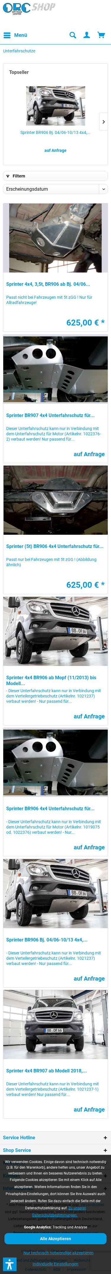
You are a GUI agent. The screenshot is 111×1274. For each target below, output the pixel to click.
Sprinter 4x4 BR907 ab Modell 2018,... (46, 1071)
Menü (20, 35)
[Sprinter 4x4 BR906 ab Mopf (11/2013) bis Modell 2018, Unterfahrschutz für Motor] (55, 631)
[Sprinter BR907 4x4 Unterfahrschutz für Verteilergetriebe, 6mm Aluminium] (55, 369)
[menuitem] (15, 35)
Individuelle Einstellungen (55, 1264)
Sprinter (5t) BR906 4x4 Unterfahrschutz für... (55, 546)
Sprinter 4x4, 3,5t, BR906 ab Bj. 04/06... (48, 284)
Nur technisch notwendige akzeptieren (58, 1252)
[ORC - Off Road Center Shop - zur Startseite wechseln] (29, 14)
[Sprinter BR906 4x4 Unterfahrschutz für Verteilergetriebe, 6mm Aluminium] (55, 762)
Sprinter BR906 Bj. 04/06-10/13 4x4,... (55, 132)
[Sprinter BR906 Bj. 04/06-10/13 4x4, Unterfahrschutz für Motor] (55, 106)
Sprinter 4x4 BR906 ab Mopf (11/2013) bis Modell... (51, 680)
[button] (10, 1264)
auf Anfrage (55, 150)
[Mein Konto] (87, 35)
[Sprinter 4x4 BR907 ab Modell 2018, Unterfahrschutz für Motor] (55, 1024)
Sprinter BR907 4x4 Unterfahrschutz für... (50, 415)
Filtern (18, 176)
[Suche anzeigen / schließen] (72, 35)
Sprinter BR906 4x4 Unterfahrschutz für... (50, 808)
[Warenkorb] (101, 35)
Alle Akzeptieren (55, 1238)
